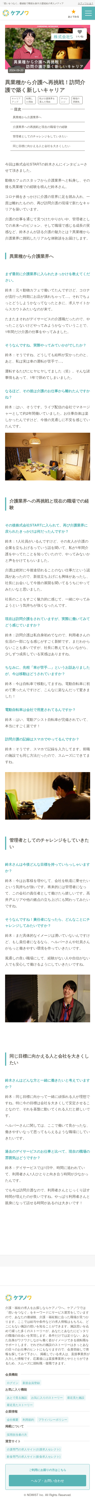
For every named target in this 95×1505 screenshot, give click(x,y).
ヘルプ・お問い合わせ (47, 1480)
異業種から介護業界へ (27, 117)
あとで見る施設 (17, 1397)
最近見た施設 (75, 1397)
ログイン (12, 1383)
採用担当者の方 (17, 1434)
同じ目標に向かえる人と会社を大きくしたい (41, 146)
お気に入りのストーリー (47, 1397)
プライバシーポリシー (52, 1419)
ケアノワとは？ (85, 3)
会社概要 (12, 1419)
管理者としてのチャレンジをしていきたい (40, 136)
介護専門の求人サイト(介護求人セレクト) (33, 1449)
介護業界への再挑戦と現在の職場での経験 (40, 127)
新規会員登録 (31, 1383)
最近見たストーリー (20, 1405)
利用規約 (28, 1419)
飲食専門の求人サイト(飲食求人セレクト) (33, 1456)
